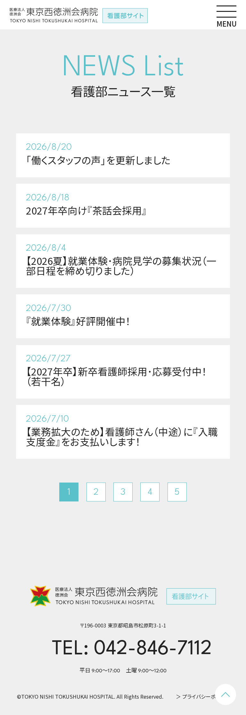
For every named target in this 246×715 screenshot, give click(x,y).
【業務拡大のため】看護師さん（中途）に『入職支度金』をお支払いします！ (122, 436)
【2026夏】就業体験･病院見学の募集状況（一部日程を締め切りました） (121, 265)
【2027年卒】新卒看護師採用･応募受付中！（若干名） (116, 376)
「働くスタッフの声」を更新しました (98, 160)
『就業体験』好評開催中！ (78, 321)
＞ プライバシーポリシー (203, 696)
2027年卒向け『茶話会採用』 (86, 210)
